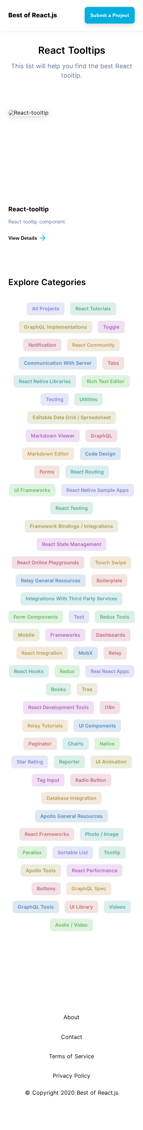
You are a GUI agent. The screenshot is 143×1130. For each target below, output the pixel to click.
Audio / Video (71, 925)
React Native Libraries (45, 381)
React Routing (87, 472)
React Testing (72, 508)
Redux (67, 671)
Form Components (36, 617)
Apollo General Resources (71, 816)
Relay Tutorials (45, 726)
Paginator (40, 744)
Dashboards (110, 635)
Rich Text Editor (106, 381)
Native (107, 744)
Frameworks (65, 635)
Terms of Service (71, 1056)
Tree (87, 689)
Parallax (32, 852)
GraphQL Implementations (55, 327)
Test (79, 617)
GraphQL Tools (36, 907)
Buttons (46, 888)
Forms (47, 472)
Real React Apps (110, 671)
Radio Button (90, 780)
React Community (93, 345)
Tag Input (48, 780)
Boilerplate (109, 580)
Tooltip (112, 852)
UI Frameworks (32, 490)
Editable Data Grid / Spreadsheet (72, 417)
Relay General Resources (51, 580)
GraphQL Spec (89, 888)
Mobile (26, 635)
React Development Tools (58, 707)
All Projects (45, 308)
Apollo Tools (41, 870)
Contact (71, 1036)
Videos (117, 907)
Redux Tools (114, 617)
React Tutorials (93, 308)
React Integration (42, 653)
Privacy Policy (71, 1075)
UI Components (97, 726)
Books (58, 689)
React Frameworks (47, 834)
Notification (42, 345)
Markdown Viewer (53, 436)
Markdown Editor (48, 454)
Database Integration (71, 798)
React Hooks (29, 671)
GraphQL (101, 436)
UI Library (81, 907)
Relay (115, 653)
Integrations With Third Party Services (71, 598)
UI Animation (111, 762)
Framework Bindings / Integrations (71, 526)
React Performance (94, 870)
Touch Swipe (110, 562)
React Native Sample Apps (97, 490)
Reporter (69, 762)
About (71, 1017)
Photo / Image (101, 834)
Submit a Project (109, 15)
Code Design (100, 454)
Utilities (88, 399)
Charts (76, 744)
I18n (110, 707)
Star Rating (30, 762)
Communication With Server (58, 363)
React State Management (71, 544)
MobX (85, 653)
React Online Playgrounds (48, 562)
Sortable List (73, 852)
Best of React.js (32, 15)
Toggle (111, 327)
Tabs (113, 363)
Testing (55, 399)
